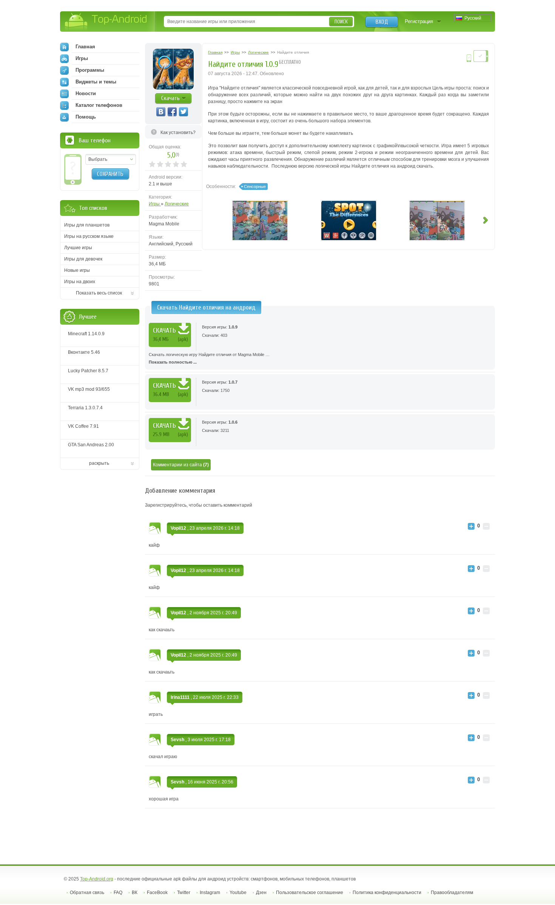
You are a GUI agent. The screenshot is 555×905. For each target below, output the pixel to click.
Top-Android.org (96, 879)
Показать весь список (99, 293)
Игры (155, 204)
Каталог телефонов (99, 105)
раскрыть (99, 463)
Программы (90, 70)
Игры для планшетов (86, 225)
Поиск (341, 22)
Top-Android (106, 22)
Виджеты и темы (96, 82)
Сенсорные (255, 186)
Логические (177, 204)
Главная (85, 46)
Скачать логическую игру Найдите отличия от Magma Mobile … (209, 358)
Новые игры (77, 270)
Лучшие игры (78, 247)
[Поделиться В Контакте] (160, 111)
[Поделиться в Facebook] (172, 111)
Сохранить (110, 174)
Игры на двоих (79, 281)
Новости (86, 93)
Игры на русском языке (89, 236)
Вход (382, 22)
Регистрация (419, 21)
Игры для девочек (83, 259)
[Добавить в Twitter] (183, 111)
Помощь (86, 117)
